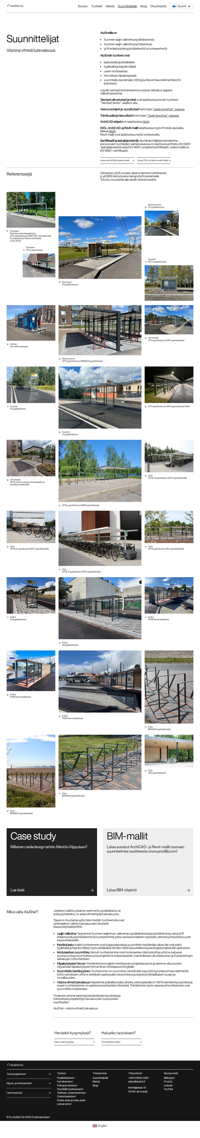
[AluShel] (17, 6)
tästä (146, 122)
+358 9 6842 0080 (138, 1078)
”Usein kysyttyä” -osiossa (168, 109)
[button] (181, 6)
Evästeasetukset (41, 1117)
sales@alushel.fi (136, 1081)
